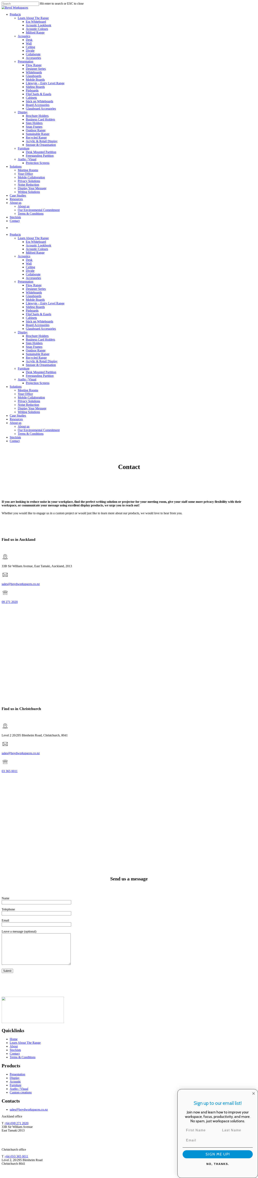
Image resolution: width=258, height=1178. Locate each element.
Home (14, 1039)
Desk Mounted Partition (41, 372)
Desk (29, 260)
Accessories (33, 278)
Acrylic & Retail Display (41, 361)
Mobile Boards (35, 299)
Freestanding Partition (40, 375)
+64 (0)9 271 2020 (16, 1123)
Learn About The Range (33, 238)
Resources (16, 419)
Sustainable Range (37, 354)
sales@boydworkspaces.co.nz (21, 584)
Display (23, 332)
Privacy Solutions (29, 401)
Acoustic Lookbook (38, 245)
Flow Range (34, 285)
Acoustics (24, 256)
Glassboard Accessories (41, 328)
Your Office (25, 394)
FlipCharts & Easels (38, 314)
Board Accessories (37, 325)
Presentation (25, 281)
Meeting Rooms (28, 390)
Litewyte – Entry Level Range (45, 303)
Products (15, 234)
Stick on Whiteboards (39, 321)
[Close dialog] (253, 1093)
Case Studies (18, 415)
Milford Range (35, 252)
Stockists (15, 437)
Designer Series (36, 289)
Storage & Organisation (41, 365)
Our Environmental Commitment (39, 430)
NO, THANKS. (217, 1164)
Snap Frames (34, 346)
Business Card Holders (40, 339)
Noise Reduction (28, 404)
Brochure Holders (37, 336)
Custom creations (21, 1092)
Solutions (16, 386)
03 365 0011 (10, 771)
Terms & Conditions (31, 433)
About (14, 1046)
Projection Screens (37, 383)
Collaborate (33, 274)
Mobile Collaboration (31, 397)
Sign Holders (34, 343)
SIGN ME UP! (218, 1154)
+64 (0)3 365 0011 (16, 1156)
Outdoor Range (36, 350)
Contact (15, 441)
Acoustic (15, 1081)
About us (15, 423)
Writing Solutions (29, 412)
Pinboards (32, 310)
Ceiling (30, 267)
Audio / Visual (27, 379)
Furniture (23, 368)
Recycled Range (36, 357)
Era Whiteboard (36, 241)
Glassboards (33, 296)
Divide (30, 270)
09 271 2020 (10, 602)
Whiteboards (34, 292)
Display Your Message (32, 408)
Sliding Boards (35, 307)
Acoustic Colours (37, 249)
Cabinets (31, 317)
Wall (29, 263)
